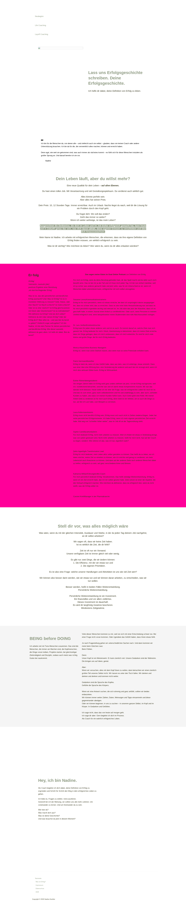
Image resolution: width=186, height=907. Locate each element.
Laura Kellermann (80, 412)
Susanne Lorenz (79, 300)
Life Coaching (40, 25)
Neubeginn (39, 16)
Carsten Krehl (78, 496)
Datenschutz (40, 888)
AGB (37, 892)
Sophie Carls (78, 432)
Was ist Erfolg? (41, 882)
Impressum (39, 885)
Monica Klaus (78, 348)
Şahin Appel (78, 451)
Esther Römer (78, 381)
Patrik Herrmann (79, 361)
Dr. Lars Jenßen (79, 325)
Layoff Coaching (41, 34)
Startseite (38, 878)
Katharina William (80, 474)
